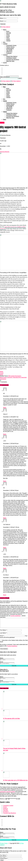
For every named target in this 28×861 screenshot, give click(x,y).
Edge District (7, 377)
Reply (4, 407)
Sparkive (5, 808)
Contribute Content (11, 58)
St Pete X (5, 811)
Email (1, 21)
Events (5, 62)
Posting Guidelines (12, 646)
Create (8, 36)
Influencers (9, 51)
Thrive (8, 34)
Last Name (3, 633)
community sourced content (7, 791)
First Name (3, 630)
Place (7, 37)
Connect (5, 55)
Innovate (8, 33)
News (4, 29)
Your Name (3, 855)
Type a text (3, 76)
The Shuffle (9, 50)
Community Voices (11, 45)
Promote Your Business (12, 59)
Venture (8, 40)
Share (2, 860)
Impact (8, 39)
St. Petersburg (15, 377)
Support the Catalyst (11, 56)
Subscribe (3, 24)
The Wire (5, 810)
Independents (10, 48)
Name (1, 18)
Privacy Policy (4, 843)
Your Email (3, 857)
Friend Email (4, 858)
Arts (4, 42)
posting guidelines (16, 615)
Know (7, 31)
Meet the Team (10, 61)
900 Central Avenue (13, 376)
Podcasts (9, 53)
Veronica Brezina (4, 151)
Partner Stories (10, 47)
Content (5, 44)
